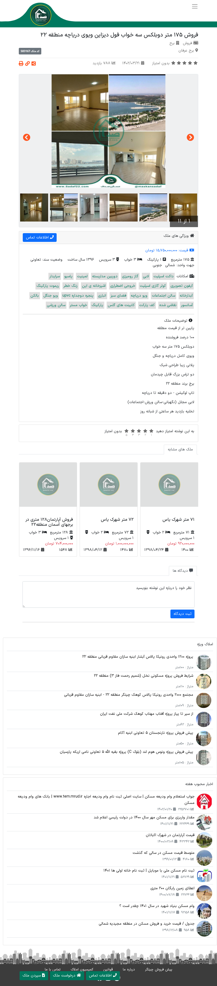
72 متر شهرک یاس (117, 520)
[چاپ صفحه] (21, 64)
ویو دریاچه (139, 295)
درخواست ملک (65, 975)
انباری (102, 295)
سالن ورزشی (56, 305)
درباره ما (129, 969)
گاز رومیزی (130, 276)
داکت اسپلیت (163, 276)
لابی (146, 276)
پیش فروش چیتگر (158, 969)
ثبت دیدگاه (183, 614)
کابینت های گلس (121, 305)
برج (172, 43)
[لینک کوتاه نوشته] (27, 64)
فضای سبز (118, 295)
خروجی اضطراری (122, 286)
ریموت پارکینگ (48, 286)
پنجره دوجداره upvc (77, 295)
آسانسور (187, 305)
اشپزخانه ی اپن (94, 286)
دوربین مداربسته (104, 276)
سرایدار (54, 276)
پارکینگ (97, 305)
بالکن (34, 295)
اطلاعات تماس (38, 237)
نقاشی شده (168, 305)
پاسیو (68, 276)
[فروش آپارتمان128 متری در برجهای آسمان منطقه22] (48, 489)
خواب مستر (78, 305)
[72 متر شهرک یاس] (108, 489)
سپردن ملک (32, 975)
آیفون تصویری (181, 286)
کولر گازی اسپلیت (153, 286)
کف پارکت (147, 305)
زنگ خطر (71, 286)
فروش (187, 43)
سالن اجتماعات (163, 295)
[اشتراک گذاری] (33, 64)
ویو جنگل (50, 295)
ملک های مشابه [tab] (180, 449)
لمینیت (82, 276)
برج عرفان (186, 50)
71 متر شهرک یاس (178, 520)
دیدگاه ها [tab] (181, 571)
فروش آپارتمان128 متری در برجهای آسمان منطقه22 (49, 522)
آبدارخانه (186, 295)
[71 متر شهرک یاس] (169, 489)
